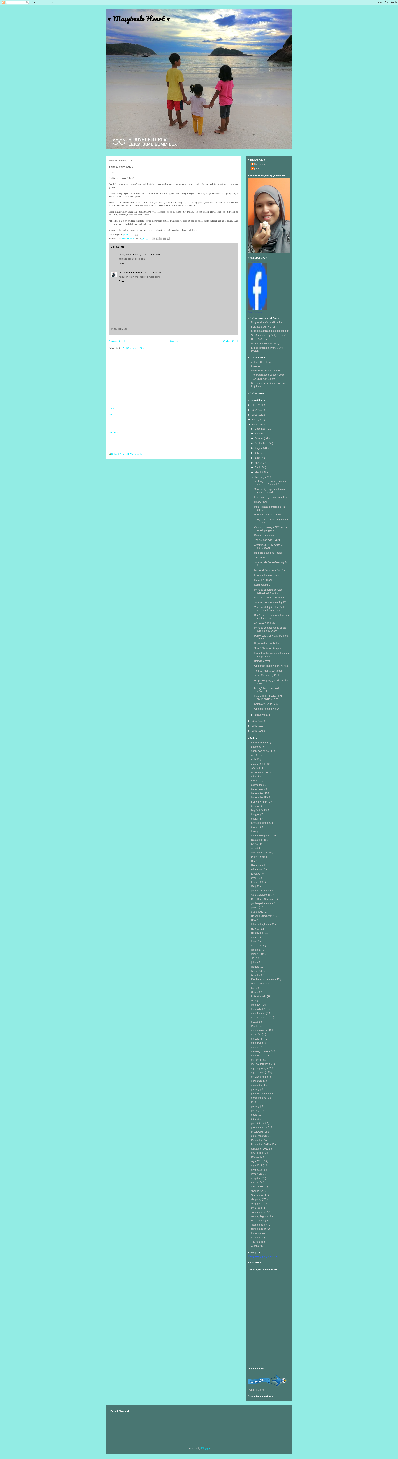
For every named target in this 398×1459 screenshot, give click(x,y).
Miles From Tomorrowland (265, 370)
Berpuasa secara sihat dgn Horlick (270, 331)
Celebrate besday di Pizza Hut (271, 666)
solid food (256, 1207)
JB (253, 958)
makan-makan (259, 1030)
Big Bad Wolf (258, 810)
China (254, 844)
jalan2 (255, 954)
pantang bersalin (260, 1093)
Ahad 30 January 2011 (266, 675)
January (259, 715)
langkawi (256, 1004)
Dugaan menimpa (264, 535)
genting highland (260, 890)
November (261, 433)
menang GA (258, 1055)
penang (255, 1106)
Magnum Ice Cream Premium (267, 322)
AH (253, 759)
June (258, 458)
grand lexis (257, 911)
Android (255, 768)
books (254, 818)
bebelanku (257, 793)
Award (255, 780)
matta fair (256, 1034)
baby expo (257, 785)
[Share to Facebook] (164, 238)
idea (254, 937)
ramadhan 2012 (260, 1148)
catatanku (256, 839)
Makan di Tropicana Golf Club (270, 570)
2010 (255, 721)
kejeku (255, 971)
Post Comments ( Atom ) (134, 348)
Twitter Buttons (256, 1390)
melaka (255, 1047)
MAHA (255, 1026)
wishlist (255, 1246)
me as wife (257, 1043)
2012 (255, 419)
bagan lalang (258, 789)
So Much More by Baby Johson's (269, 335)
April (257, 467)
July (257, 453)
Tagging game (259, 1224)
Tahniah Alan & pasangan (268, 670)
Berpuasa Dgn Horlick (263, 326)
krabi (254, 1000)
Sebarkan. (114, 432)
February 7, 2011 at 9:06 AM (147, 272)
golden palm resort (261, 903)
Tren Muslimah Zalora (263, 379)
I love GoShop (259, 339)
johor (254, 962)
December (261, 428)
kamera (255, 966)
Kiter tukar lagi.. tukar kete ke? (270, 497)
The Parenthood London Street (268, 374)
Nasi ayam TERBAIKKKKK (269, 597)
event (254, 878)
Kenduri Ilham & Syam (266, 575)
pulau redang (258, 1136)
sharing (255, 1191)
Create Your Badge (255, 312)
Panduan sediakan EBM (267, 514)
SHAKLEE (257, 1186)
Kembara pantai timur (263, 979)
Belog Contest (262, 661)
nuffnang (256, 1081)
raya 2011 (257, 1161)
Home (174, 341)
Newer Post (117, 341)
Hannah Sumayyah (262, 916)
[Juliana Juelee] (257, 309)
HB (253, 920)
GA (253, 886)
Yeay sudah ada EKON (267, 540)
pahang (255, 1089)
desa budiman (259, 852)
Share (112, 414)
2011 (255, 424)
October (259, 438)
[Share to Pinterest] (168, 238)
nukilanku (256, 1085)
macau (255, 1021)
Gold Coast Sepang (262, 899)
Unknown (259, 164)
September (261, 443)
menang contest (260, 1051)
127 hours (259, 557)
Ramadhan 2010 (260, 1144)
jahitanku (256, 949)
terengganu (257, 1233)
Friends (255, 882)
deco (254, 848)
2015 (255, 405)
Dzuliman (256, 865)
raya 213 (256, 1174)
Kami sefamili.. (262, 584)
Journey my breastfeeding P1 (270, 602)
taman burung (259, 1229)
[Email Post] (136, 234)
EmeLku (256, 873)
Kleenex (255, 366)
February (260, 477)
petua (254, 1114)
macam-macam (260, 1017)
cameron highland (261, 835)
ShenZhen (257, 1195)
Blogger (205, 1448)
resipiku (255, 1178)
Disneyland (257, 856)
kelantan (256, 975)
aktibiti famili (258, 763)
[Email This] (153, 238)
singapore (257, 1203)
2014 (255, 410)
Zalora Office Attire (261, 362)
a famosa (256, 746)
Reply (121, 263)
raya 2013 (257, 1170)
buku (254, 831)
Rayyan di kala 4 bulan (267, 643)
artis (253, 776)
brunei (255, 827)
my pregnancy (259, 1068)
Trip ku (255, 1241)
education (257, 869)
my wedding (258, 1076)
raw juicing (257, 1153)
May (257, 462)
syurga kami (258, 1220)
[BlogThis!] (157, 238)
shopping (256, 1199)
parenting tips (259, 1097)
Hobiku (255, 928)
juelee (257, 168)
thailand (256, 1237)
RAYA (254, 1157)
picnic (254, 1119)
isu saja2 (256, 945)
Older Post (230, 341)
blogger (255, 814)
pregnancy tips (259, 1127)
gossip (255, 907)
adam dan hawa (260, 751)
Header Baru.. (262, 502)
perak (254, 1110)
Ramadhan (257, 1140)
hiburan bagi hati (260, 924)
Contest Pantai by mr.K (266, 708)
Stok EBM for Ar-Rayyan (267, 648)
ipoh (254, 941)
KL (253, 988)
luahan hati (257, 1009)
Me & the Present (263, 580)
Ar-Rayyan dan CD (264, 623)
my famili (256, 1060)
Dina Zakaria (125, 272)
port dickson (258, 1123)
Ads (253, 755)
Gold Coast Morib (261, 894)
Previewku (257, 1131)
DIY (253, 861)
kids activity (257, 983)
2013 (255, 414)
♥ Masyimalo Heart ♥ (138, 18)
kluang (255, 992)
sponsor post (258, 1212)
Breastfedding (259, 823)
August (259, 448)
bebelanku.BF (129, 238)
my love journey (260, 1064)
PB (253, 1102)
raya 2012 (257, 1165)
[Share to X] (160, 238)
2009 (255, 725)
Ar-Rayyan (257, 772)
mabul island (258, 1013)
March (258, 472)
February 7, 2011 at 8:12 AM (146, 254)
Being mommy (259, 801)
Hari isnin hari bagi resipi (268, 552)
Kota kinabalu (259, 996)
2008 (255, 730)
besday (255, 806)
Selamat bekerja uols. (266, 704)
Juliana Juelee (253, 262)
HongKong (257, 933)
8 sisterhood (258, 742)
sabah (255, 1182)
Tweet (112, 408)
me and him (258, 1038)
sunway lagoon (259, 1216)
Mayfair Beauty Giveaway (265, 343)
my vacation (258, 1072)
